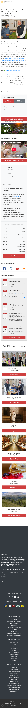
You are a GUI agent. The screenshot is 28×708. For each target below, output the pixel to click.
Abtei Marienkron (14, 691)
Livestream (14, 625)
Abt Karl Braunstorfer (14, 677)
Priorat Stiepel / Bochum (14, 671)
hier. (7, 218)
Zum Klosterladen (14, 403)
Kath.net (14, 660)
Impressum (18, 705)
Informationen (14, 374)
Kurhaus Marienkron (14, 689)
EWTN (14, 644)
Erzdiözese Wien (14, 642)
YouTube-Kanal (18, 283)
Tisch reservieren (14, 487)
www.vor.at (10, 577)
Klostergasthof (14, 623)
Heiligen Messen (14, 256)
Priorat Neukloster (14, 673)
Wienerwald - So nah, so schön (14, 685)
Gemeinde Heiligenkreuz (14, 687)
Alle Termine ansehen (14, 337)
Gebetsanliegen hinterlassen (14, 119)
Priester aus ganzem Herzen (14, 431)
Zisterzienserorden (14, 654)
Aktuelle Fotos (14, 459)
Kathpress (14, 650)
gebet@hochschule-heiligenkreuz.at (17, 297)
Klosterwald (14, 667)
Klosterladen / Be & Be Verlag (14, 621)
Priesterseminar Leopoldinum (14, 627)
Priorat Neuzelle (14, 669)
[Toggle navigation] (26, 2)
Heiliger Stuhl (14, 656)
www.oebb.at (6, 581)
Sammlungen (14, 631)
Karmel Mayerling (14, 675)
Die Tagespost (14, 648)
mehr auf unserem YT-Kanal (15, 160)
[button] (2, 705)
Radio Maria (14, 658)
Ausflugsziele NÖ (14, 681)
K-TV (14, 646)
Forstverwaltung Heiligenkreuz (14, 633)
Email (20, 101)
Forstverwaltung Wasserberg (14, 635)
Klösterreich (14, 679)
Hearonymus (16, 196)
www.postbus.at (7, 579)
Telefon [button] (8, 101)
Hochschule (14, 619)
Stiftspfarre (14, 629)
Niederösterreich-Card (14, 683)
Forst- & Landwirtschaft (14, 515)
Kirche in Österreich (14, 652)
